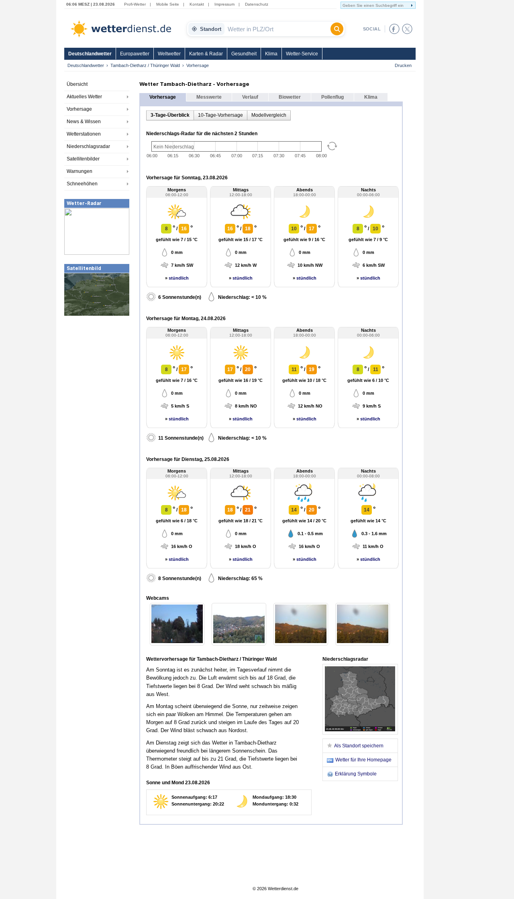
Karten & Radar (206, 54)
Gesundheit (244, 54)
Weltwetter (169, 54)
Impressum (224, 4)
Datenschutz (256, 4)
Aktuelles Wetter (84, 96)
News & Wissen (84, 121)
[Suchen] (336, 28)
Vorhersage (79, 109)
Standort (210, 29)
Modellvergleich (268, 115)
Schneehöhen (82, 184)
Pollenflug (332, 97)
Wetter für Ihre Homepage (363, 760)
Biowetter (290, 97)
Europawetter (134, 54)
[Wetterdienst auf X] (407, 29)
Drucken (403, 65)
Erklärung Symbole (356, 774)
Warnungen (79, 171)
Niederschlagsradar (88, 146)
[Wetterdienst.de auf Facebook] (394, 29)
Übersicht (77, 84)
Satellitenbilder (83, 159)
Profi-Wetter (135, 4)
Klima (271, 54)
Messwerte (209, 97)
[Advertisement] (97, 377)
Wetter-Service (302, 54)
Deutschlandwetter (90, 54)
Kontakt (197, 4)
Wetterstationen (84, 134)
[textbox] (277, 29)
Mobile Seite (167, 4)
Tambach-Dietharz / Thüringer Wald (145, 65)
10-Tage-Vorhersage (220, 115)
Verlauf (250, 97)
